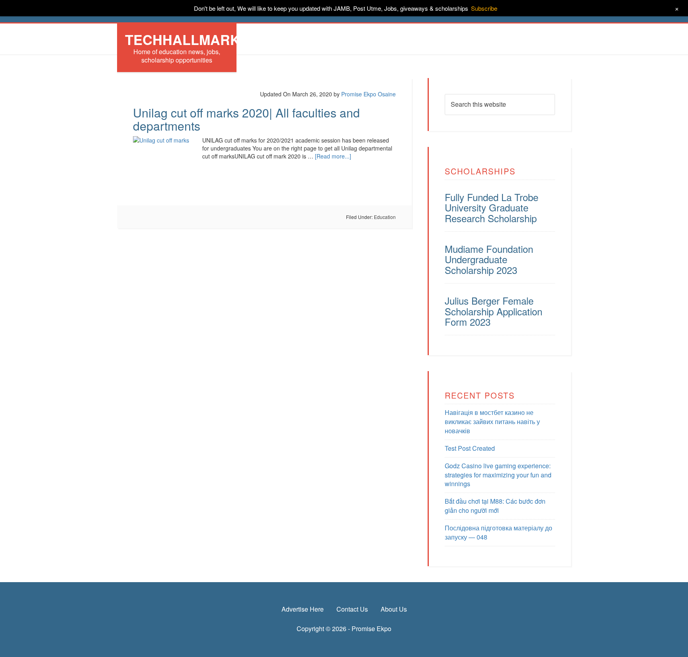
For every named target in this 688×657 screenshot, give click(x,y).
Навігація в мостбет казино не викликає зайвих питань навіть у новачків (492, 421)
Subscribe (484, 8)
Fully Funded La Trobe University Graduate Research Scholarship (491, 207)
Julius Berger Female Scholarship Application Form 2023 (493, 310)
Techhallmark (182, 39)
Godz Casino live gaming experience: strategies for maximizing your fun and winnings (498, 475)
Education (385, 216)
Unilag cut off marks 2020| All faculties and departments (246, 119)
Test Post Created (470, 448)
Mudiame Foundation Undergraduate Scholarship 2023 (489, 259)
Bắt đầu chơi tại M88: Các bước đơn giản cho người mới (495, 506)
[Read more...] (333, 156)
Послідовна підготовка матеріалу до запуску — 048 (498, 532)
